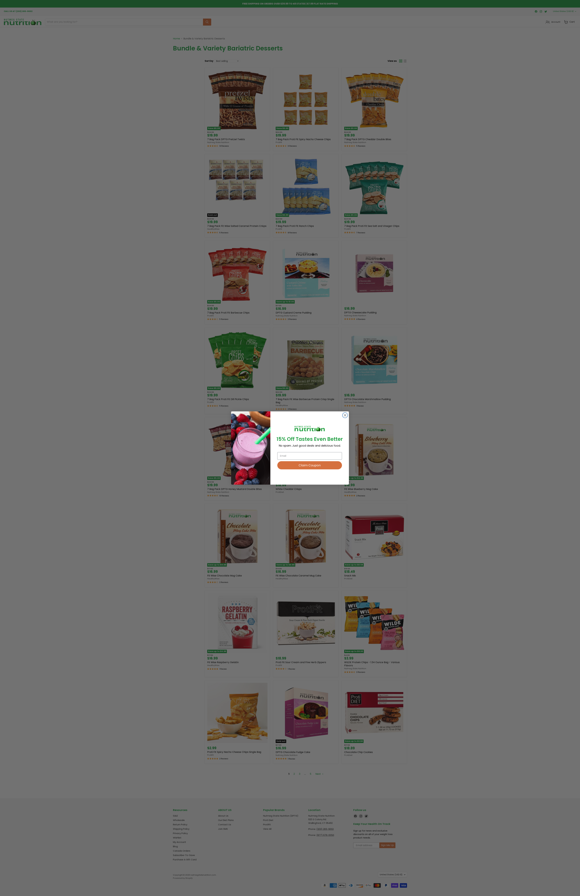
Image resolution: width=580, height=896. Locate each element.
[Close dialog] (345, 415)
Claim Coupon (310, 465)
